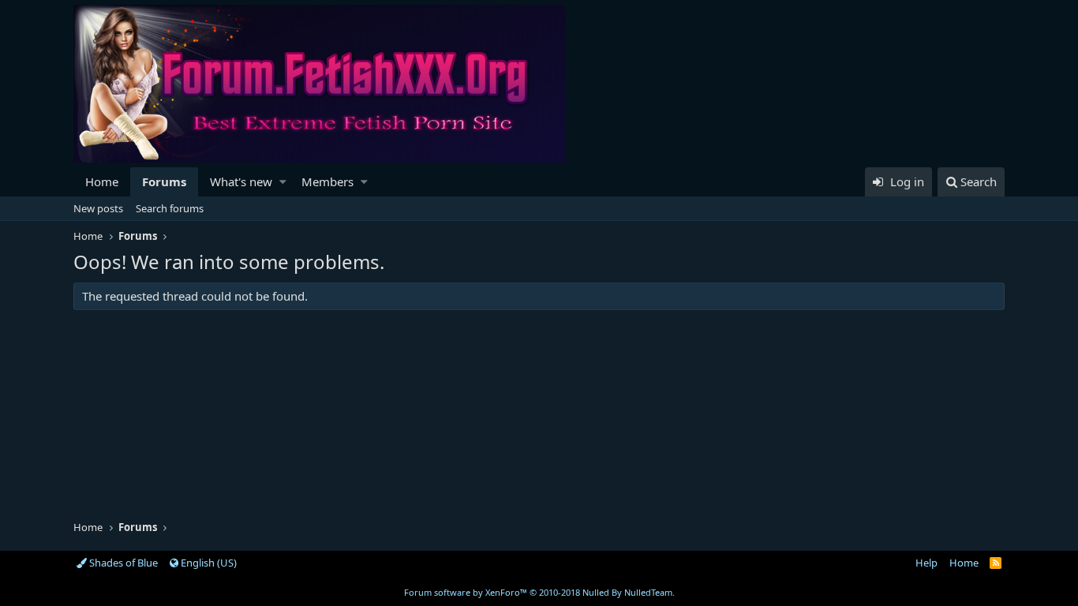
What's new (241, 181)
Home (101, 181)
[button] (282, 181)
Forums (164, 181)
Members (327, 181)
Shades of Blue (122, 563)
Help (926, 563)
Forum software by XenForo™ (539, 592)
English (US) (207, 563)
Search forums (170, 208)
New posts (98, 208)
